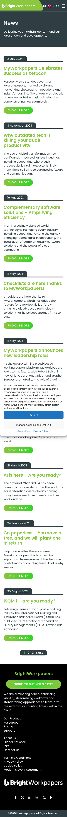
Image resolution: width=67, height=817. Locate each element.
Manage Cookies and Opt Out (33, 424)
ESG (6, 746)
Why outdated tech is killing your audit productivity (27, 140)
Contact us (11, 750)
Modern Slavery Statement (23, 770)
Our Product (12, 718)
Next (39, 653)
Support (9, 731)
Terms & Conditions (17, 758)
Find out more (18, 110)
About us (10, 738)
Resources (11, 723)
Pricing (8, 726)
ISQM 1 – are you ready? (29, 601)
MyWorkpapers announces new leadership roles (33, 352)
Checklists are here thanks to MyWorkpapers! (33, 286)
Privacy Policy (40, 431)
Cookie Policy (24, 431)
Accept (33, 415)
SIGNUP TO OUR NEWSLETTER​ (34, 684)
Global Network (15, 742)
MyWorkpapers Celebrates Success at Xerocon (33, 70)
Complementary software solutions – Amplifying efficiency (32, 212)
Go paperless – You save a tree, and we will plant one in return (32, 538)
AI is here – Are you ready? (32, 475)
